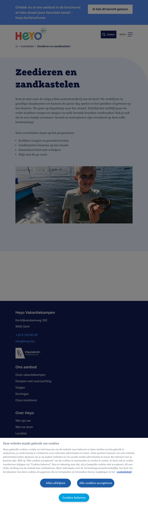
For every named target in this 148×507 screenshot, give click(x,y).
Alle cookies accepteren (95, 483)
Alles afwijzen (55, 483)
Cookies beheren (74, 497)
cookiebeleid (124, 472)
